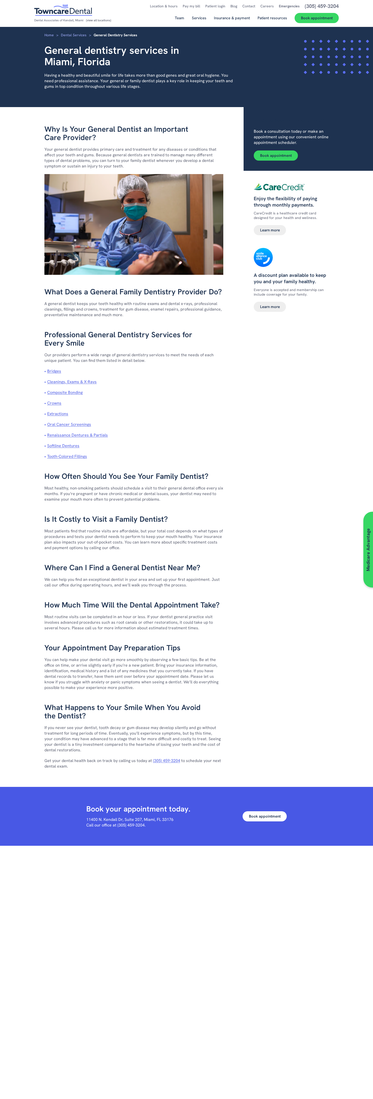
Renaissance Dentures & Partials (77, 435)
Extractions (57, 413)
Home (49, 35)
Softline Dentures (63, 445)
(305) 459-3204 (166, 760)
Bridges (54, 371)
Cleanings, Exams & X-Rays (72, 381)
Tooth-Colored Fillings (67, 456)
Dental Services (74, 35)
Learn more (270, 230)
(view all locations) (98, 20)
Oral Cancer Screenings (69, 424)
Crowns (54, 403)
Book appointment (276, 155)
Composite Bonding (65, 392)
